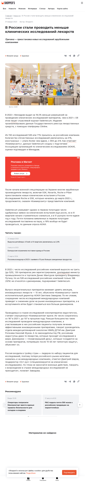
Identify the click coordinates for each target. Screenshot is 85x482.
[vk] (65, 56)
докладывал (63, 272)
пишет (14, 120)
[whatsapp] (74, 56)
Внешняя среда (12, 56)
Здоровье (25, 56)
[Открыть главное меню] (82, 3)
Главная (8, 16)
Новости (16, 16)
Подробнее (31, 473)
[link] (42, 242)
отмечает (71, 141)
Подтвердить (69, 472)
